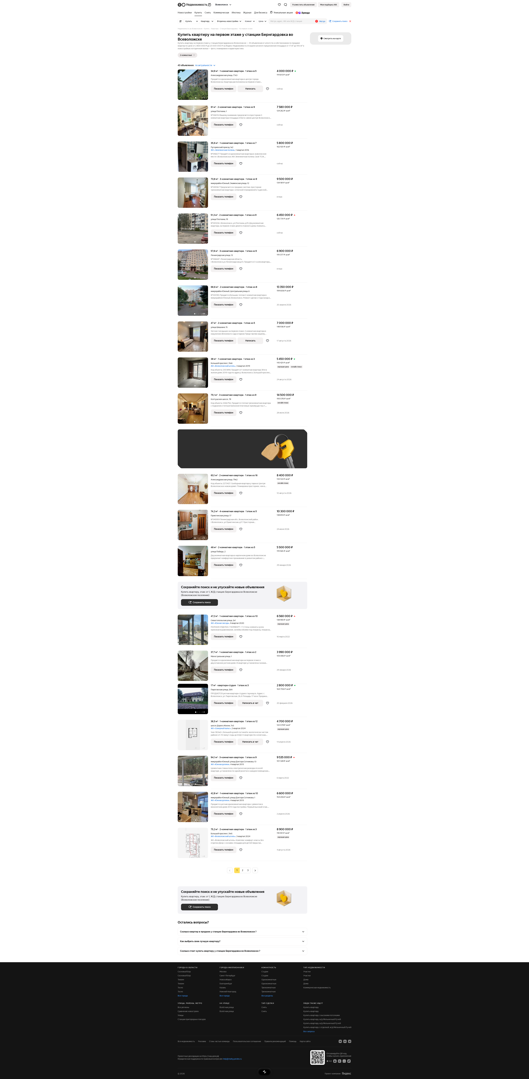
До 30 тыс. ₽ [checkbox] (189, 453)
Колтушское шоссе (219, 399)
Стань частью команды (219, 1041)
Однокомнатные (268, 979)
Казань (223, 987)
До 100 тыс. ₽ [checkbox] (245, 453)
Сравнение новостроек (188, 1011)
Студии (264, 971)
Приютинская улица (220, 515)
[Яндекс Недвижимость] (194, 5)
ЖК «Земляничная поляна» (223, 150)
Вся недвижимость (186, 1041)
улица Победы (217, 551)
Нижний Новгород (228, 991)
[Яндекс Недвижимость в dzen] (345, 1041)
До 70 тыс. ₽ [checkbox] (226, 453)
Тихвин (181, 979)
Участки (307, 971)
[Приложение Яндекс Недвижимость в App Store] (335, 1061)
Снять (264, 1007)
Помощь (292, 1041)
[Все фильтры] (180, 21)
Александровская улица (221, 75)
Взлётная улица (227, 1007)
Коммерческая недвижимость (317, 987)
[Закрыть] (350, 21)
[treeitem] (185, 12)
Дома (305, 979)
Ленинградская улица (220, 255)
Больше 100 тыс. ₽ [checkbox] (193, 461)
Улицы (180, 1015)
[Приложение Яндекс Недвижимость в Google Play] (339, 1061)
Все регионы (183, 1007)
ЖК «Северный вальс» (221, 728)
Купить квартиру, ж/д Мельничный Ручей (322, 1019)
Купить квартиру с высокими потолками (321, 1015)
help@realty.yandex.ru (232, 1059)
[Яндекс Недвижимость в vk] (340, 1041)
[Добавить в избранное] (267, 88)
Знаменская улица (238, 183)
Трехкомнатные (268, 987)
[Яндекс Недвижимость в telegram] (349, 1041)
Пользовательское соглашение (247, 1041)
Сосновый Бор (184, 971)
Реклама (202, 1041)
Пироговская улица (219, 689)
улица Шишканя (218, 327)
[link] (346, 4)
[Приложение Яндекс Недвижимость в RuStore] (349, 1061)
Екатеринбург (226, 983)
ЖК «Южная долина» (220, 764)
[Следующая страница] (255, 870)
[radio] (242, 870)
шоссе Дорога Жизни (220, 725)
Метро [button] (322, 21)
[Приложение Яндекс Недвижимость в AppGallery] (344, 1061)
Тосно (180, 987)
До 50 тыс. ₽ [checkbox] (208, 453)
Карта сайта (305, 1041)
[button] (285, 4)
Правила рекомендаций (275, 1041)
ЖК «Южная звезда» (220, 623)
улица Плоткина (218, 111)
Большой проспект (219, 363)
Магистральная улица (220, 656)
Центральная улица (239, 291)
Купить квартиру (311, 1007)
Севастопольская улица (221, 620)
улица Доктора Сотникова (241, 761)
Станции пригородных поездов (192, 1019)
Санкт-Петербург (227, 975)
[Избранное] (279, 4)
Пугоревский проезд (220, 147)
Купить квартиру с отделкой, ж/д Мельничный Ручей (327, 1027)
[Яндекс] (346, 1073)
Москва (223, 971)
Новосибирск (226, 979)
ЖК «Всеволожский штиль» (223, 366)
